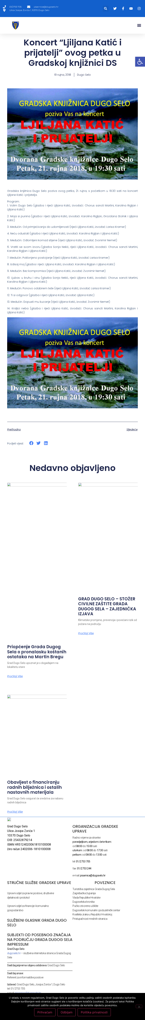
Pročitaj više (15, 676)
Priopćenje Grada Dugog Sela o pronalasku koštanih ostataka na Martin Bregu (36, 652)
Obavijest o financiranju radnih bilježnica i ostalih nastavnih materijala (34, 787)
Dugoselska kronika (83, 901)
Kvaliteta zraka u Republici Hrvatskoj (92, 914)
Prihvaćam (44, 1012)
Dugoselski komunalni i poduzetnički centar (96, 910)
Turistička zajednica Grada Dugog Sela (93, 889)
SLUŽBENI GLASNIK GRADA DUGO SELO (37, 923)
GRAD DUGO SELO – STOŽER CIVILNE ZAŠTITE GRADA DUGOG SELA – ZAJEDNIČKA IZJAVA (107, 606)
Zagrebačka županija (84, 893)
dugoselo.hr (14, 953)
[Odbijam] (139, 1006)
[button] (106, 9)
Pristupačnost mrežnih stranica (89, 918)
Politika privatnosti (94, 1012)
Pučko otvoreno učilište (85, 905)
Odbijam (66, 1012)
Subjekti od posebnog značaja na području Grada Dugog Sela (39, 937)
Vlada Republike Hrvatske (86, 897)
